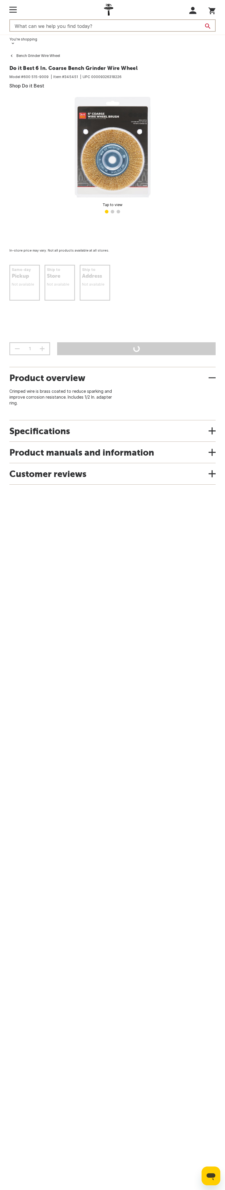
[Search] (207, 26)
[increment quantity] (42, 349)
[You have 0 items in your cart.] (212, 9)
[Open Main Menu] (13, 10)
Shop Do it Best (26, 86)
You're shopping (23, 39)
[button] (193, 10)
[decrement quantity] (17, 349)
